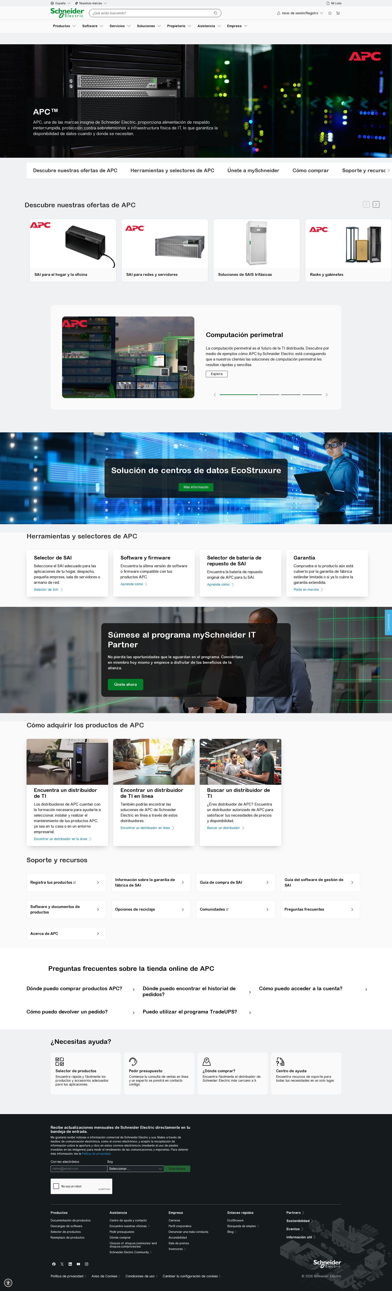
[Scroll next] (388, 170)
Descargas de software (66, 1226)
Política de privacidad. (96, 1153)
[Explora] (217, 374)
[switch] (8, 1283)
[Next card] (376, 205)
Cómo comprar (311, 170)
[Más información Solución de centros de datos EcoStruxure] (196, 487)
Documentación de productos (71, 1220)
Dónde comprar (120, 1237)
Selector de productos (66, 1231)
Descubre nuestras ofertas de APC (75, 170)
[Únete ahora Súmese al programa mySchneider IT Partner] (125, 684)
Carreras (174, 1220)
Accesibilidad (178, 1237)
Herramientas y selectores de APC (172, 170)
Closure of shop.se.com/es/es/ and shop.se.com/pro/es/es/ (133, 1245)
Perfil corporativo (180, 1226)
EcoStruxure (235, 1220)
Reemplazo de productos (68, 1237)
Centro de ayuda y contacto (128, 1220)
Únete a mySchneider (253, 170)
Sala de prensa (179, 1243)
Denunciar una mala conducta (188, 1231)
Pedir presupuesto (122, 1231)
